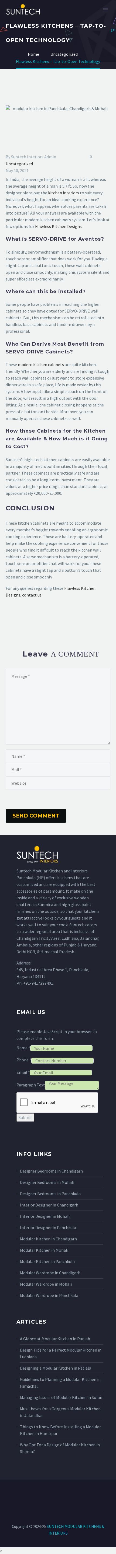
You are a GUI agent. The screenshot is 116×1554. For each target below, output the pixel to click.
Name (23, 1047)
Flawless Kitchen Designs (58, 226)
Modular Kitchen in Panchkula (47, 1261)
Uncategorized (19, 163)
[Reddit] (48, 617)
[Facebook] (9, 617)
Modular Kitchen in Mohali (44, 1250)
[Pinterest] (25, 617)
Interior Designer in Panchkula (48, 1227)
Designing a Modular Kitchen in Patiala (55, 1368)
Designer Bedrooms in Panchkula (50, 1193)
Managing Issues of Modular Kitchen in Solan (61, 1397)
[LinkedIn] (40, 617)
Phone (23, 1059)
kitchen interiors (63, 192)
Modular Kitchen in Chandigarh (48, 1238)
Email (23, 1072)
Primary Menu (105, 10)
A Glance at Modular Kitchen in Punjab (55, 1338)
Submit (25, 1117)
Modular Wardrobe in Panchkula (49, 1295)
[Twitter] (17, 617)
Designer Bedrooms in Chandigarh (51, 1171)
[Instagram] (54, 1494)
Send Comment (35, 816)
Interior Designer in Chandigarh (49, 1205)
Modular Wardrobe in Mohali (46, 1284)
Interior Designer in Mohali (45, 1216)
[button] (1, 1550)
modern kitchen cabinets (41, 364)
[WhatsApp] (75, 1494)
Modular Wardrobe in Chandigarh (50, 1272)
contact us (32, 595)
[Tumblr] (32, 617)
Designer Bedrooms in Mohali (47, 1182)
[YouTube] (68, 1494)
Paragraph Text (30, 1084)
